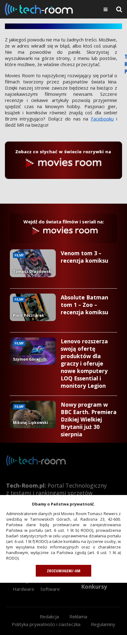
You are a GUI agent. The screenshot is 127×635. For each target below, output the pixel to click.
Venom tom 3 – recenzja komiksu (84, 256)
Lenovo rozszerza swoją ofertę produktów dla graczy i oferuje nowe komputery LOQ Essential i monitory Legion (84, 363)
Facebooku (102, 119)
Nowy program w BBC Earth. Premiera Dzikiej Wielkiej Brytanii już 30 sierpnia (89, 419)
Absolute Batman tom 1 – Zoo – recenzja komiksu (84, 305)
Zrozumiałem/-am (63, 571)
